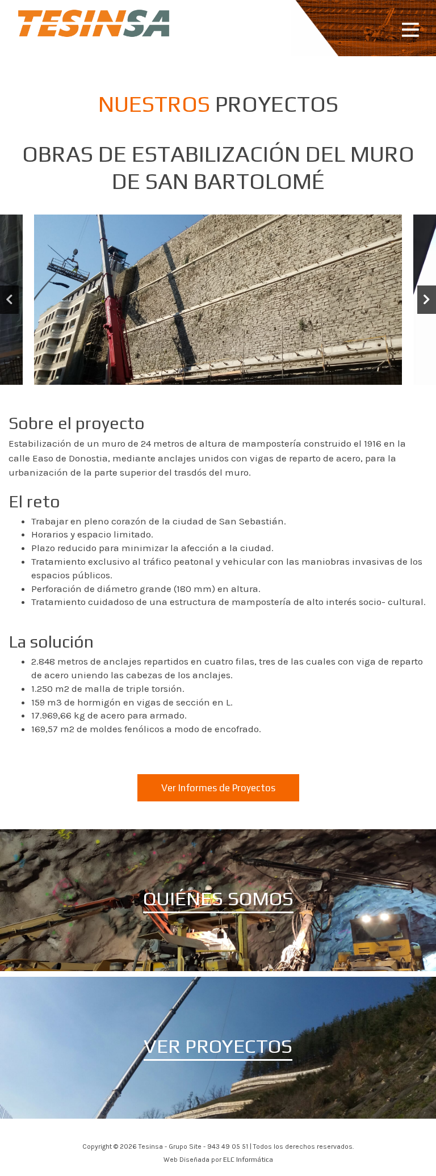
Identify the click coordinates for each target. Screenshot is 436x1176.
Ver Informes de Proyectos (218, 787)
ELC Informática (248, 1160)
